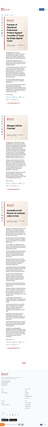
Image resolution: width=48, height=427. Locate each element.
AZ (43, 424)
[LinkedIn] (15, 415)
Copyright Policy (28, 406)
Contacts (26, 394)
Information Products (5, 404)
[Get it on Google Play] (13, 420)
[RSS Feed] (18, 415)
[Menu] (46, 9)
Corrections (27, 398)
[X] (8, 415)
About (26, 391)
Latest (2, 391)
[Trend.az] (5, 9)
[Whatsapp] (2, 415)
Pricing (2, 402)
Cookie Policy (27, 408)
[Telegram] (13, 415)
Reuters (8, 228)
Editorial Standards (28, 396)
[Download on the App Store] (4, 420)
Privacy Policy (27, 404)
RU (45, 424)
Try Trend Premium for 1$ (13, 103)
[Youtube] (10, 415)
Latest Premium (4, 392)
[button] (2, 17)
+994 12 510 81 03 (4, 383)
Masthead (27, 392)
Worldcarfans (9, 142)
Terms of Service (28, 402)
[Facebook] (5, 415)
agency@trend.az (4, 385)
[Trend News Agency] (4, 374)
